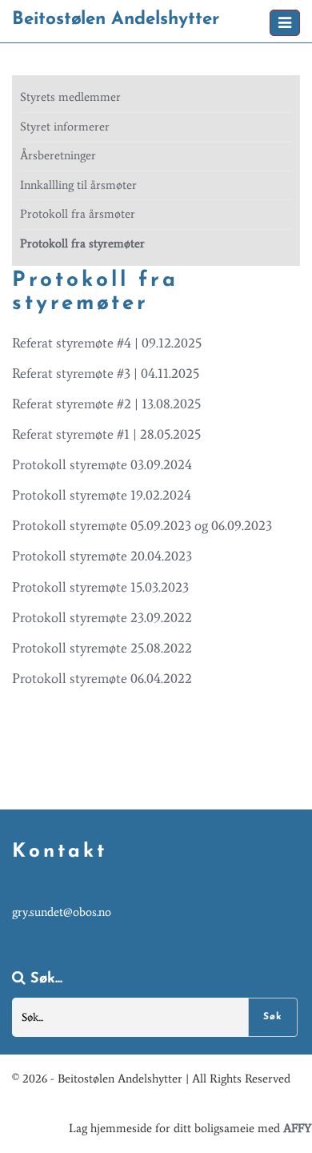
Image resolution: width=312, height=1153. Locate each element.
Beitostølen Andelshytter (115, 19)
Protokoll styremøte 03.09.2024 (102, 464)
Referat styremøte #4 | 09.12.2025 (107, 343)
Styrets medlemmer (70, 97)
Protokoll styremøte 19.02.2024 (101, 495)
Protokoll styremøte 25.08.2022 (102, 648)
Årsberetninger (58, 155)
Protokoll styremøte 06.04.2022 (102, 678)
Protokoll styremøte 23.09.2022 (102, 617)
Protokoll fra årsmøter (77, 214)
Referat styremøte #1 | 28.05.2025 (106, 434)
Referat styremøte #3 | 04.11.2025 (105, 373)
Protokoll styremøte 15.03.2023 (100, 587)
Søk (272, 1017)
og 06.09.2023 (233, 525)
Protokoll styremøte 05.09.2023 (101, 525)
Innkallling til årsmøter (78, 185)
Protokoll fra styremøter (82, 243)
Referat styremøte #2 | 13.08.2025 (106, 404)
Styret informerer (65, 126)
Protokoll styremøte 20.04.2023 (102, 556)
